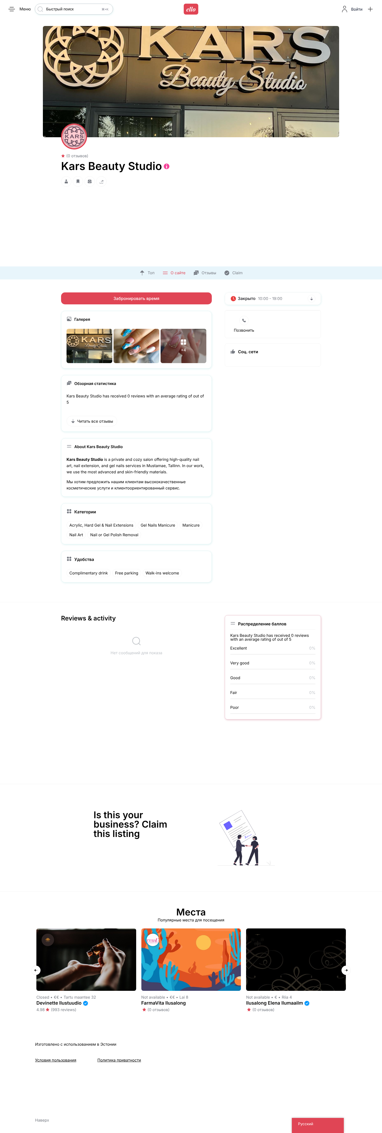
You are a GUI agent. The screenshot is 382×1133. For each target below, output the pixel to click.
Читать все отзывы (95, 421)
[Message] (89, 181)
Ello (191, 9)
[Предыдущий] (36, 970)
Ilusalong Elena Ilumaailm (274, 1003)
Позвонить (244, 330)
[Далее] (346, 970)
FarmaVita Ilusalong (163, 1003)
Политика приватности (119, 1060)
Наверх (42, 1120)
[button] (370, 9)
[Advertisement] (191, 225)
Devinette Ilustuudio (59, 1003)
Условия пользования (55, 1060)
